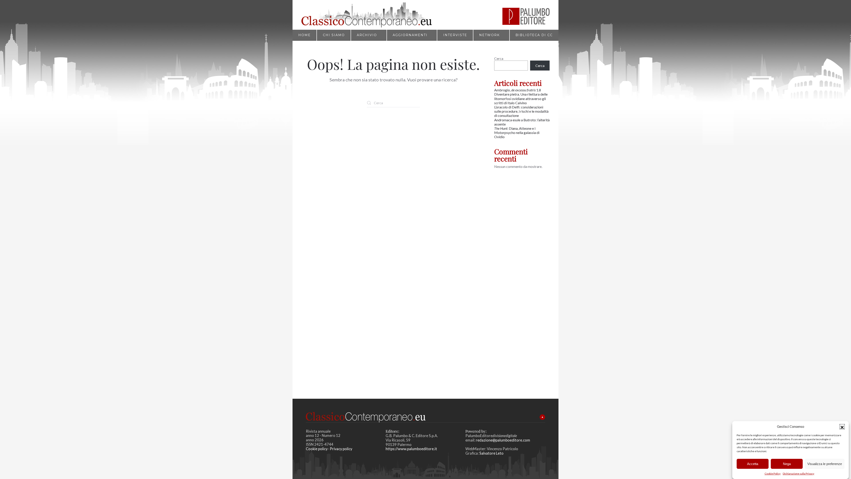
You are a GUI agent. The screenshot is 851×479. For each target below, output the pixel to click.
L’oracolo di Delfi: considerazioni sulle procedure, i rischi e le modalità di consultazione (521, 111)
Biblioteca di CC (534, 35)
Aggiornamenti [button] (410, 35)
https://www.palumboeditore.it (411, 449)
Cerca (498, 58)
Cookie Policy (773, 473)
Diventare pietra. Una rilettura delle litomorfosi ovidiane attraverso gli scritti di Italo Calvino (521, 98)
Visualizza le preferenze (824, 463)
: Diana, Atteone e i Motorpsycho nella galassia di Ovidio (516, 132)
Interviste (455, 35)
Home (304, 35)
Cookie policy (317, 449)
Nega (787, 463)
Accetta (752, 463)
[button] (842, 426)
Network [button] (489, 35)
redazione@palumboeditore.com (503, 440)
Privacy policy (341, 449)
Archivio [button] (367, 35)
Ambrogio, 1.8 (518, 90)
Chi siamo (334, 35)
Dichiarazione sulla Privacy (798, 473)
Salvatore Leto (491, 453)
